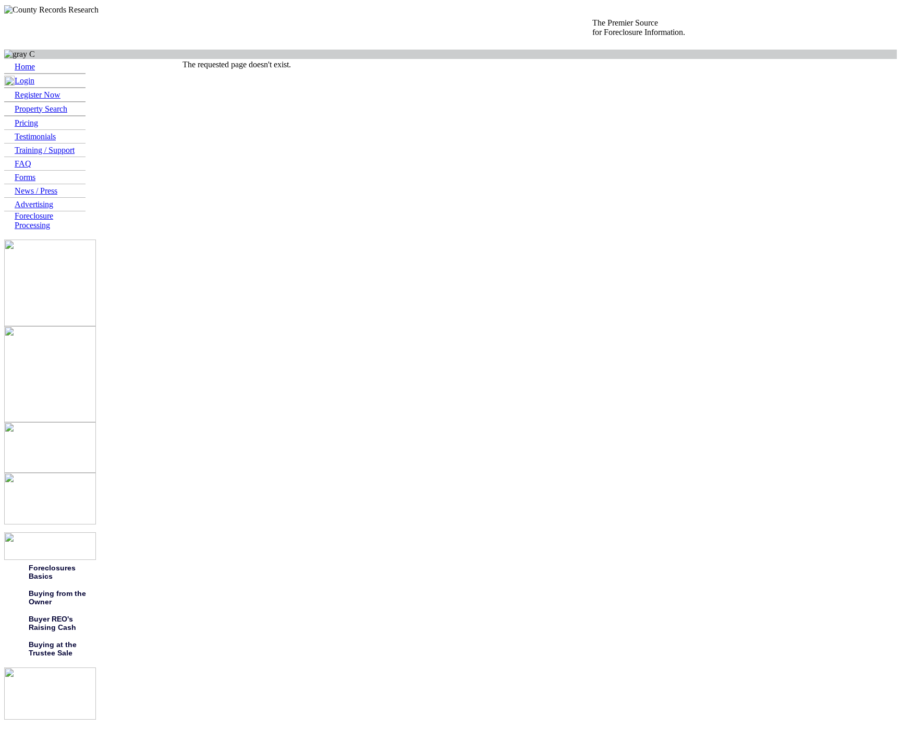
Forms (25, 177)
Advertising (34, 204)
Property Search (41, 108)
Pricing (26, 122)
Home (25, 66)
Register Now (37, 94)
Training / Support (45, 150)
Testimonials (35, 136)
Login (24, 80)
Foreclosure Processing (34, 220)
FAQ (23, 163)
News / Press (36, 190)
